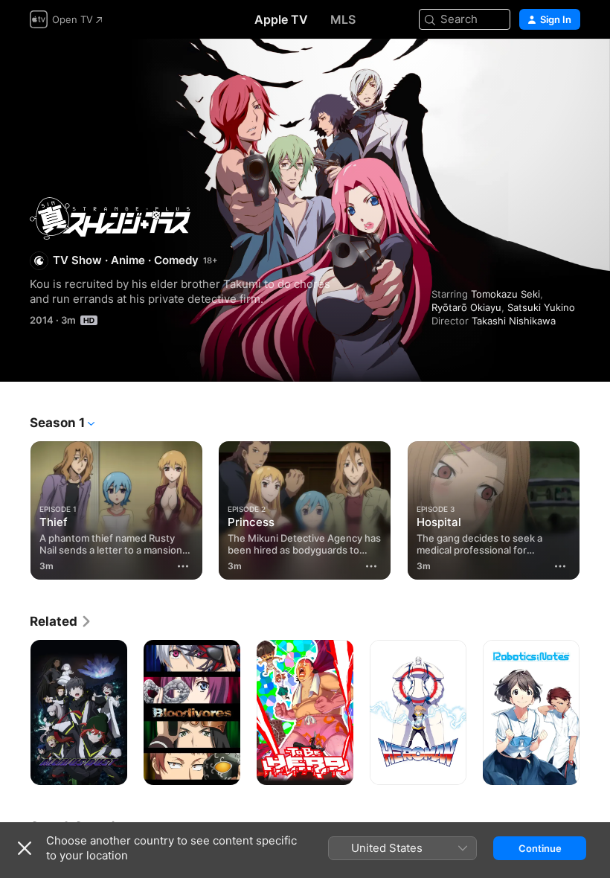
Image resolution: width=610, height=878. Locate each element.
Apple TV (281, 19)
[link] (61, 621)
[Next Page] (595, 507)
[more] (183, 566)
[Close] (24, 848)
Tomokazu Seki (505, 294)
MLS (343, 19)
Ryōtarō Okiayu (466, 307)
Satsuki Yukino (541, 307)
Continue (540, 848)
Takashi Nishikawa (514, 321)
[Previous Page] (14, 507)
